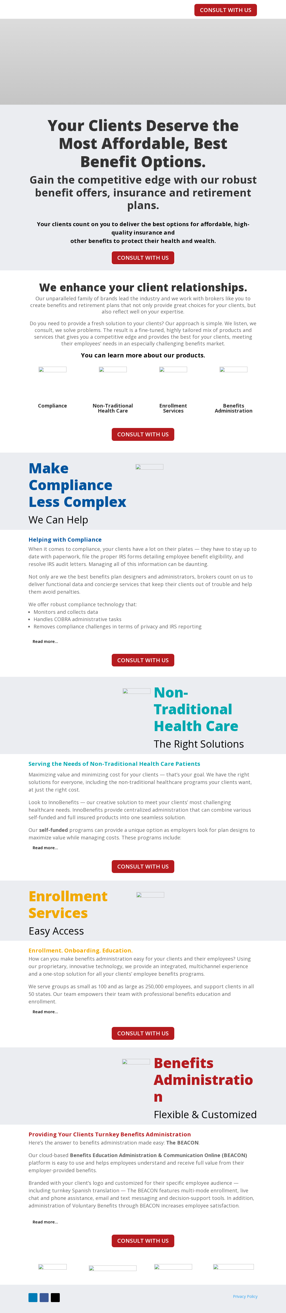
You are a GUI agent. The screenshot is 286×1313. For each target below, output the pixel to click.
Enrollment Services (173, 408)
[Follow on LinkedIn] (32, 1297)
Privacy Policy (245, 1296)
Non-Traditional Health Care (112, 408)
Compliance (52, 405)
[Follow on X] (55, 1297)
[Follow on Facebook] (44, 1297)
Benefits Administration (233, 408)
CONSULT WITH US (225, 10)
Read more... (45, 641)
